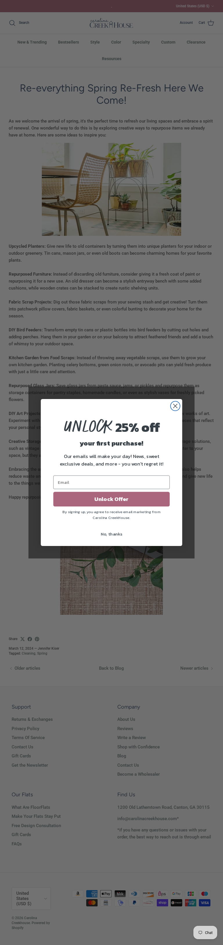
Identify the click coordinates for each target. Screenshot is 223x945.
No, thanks (112, 534)
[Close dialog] (175, 406)
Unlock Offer (111, 499)
